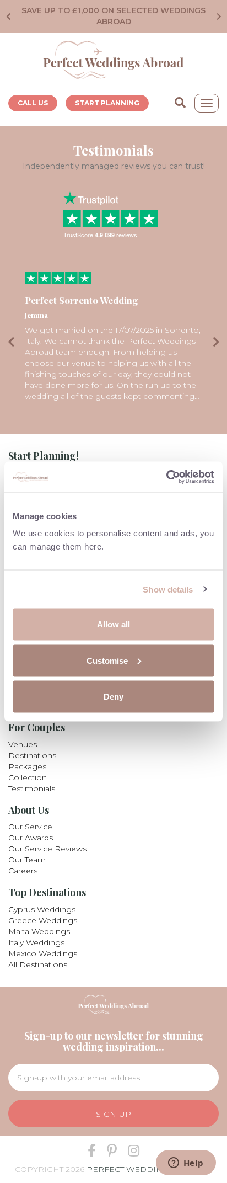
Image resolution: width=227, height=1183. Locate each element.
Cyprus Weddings (41, 909)
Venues (22, 744)
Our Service (30, 827)
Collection (27, 777)
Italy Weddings (36, 942)
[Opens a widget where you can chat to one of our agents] (185, 1163)
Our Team (27, 860)
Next (221, 16)
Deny (113, 696)
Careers (22, 871)
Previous (5, 16)
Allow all (113, 624)
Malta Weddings (39, 931)
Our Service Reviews (47, 849)
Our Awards (30, 838)
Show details (168, 589)
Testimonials (31, 788)
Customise (107, 660)
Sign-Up (113, 1114)
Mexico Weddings (42, 953)
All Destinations (37, 964)
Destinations (32, 755)
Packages (27, 766)
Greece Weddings (42, 920)
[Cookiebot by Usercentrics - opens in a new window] (166, 477)
